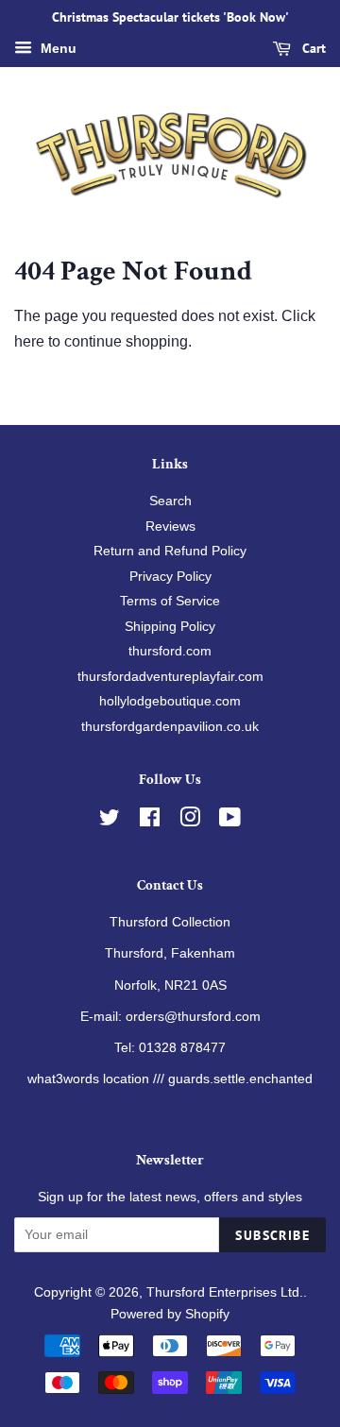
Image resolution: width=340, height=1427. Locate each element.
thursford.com (170, 651)
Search (170, 501)
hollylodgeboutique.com (170, 701)
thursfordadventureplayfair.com (170, 677)
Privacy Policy (170, 576)
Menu (56, 48)
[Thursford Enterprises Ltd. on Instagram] (189, 821)
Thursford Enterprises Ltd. (224, 1292)
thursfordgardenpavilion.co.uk (170, 727)
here (29, 341)
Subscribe (272, 1235)
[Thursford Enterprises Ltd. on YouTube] (230, 821)
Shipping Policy (170, 627)
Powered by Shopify (170, 1314)
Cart (312, 48)
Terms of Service (170, 601)
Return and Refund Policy (170, 551)
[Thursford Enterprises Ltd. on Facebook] (150, 821)
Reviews (170, 526)
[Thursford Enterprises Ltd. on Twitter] (109, 821)
